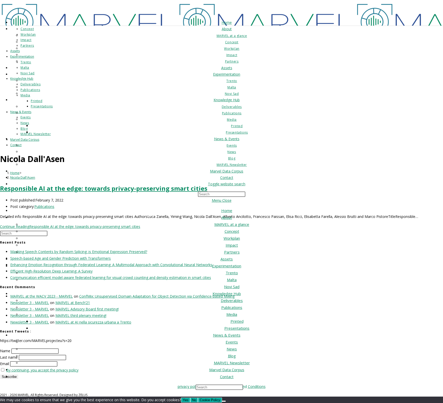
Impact (232, 245)
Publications (231, 307)
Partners (232, 252)
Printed (237, 321)
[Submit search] (246, 388)
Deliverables (232, 300)
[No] (224, 401)
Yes (185, 400)
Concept (232, 231)
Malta (232, 279)
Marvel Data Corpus (226, 369)
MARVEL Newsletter (232, 362)
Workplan (232, 238)
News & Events (226, 335)
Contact (227, 376)
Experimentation (226, 265)
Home (226, 210)
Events (232, 342)
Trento (232, 272)
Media (231, 314)
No (194, 400)
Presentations (236, 328)
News (232, 348)
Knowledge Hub (227, 293)
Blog (232, 355)
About (227, 217)
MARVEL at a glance (231, 224)
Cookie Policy (210, 400)
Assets (226, 258)
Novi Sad (231, 286)
